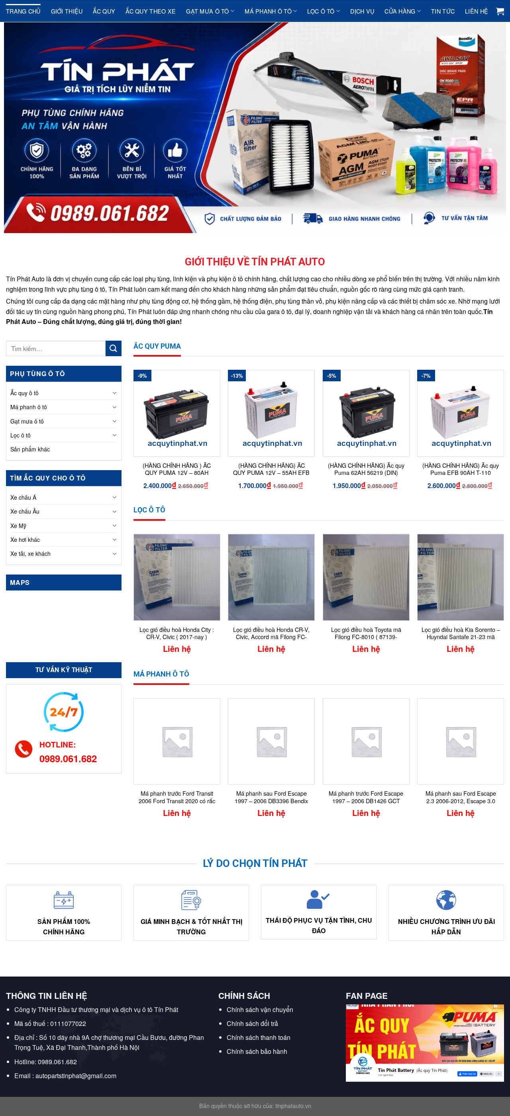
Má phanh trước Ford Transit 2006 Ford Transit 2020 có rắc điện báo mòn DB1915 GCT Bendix (177, 798)
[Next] (504, 436)
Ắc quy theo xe (151, 11)
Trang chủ (23, 11)
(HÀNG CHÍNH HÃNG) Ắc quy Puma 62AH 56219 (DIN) (366, 469)
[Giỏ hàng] (500, 11)
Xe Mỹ (18, 526)
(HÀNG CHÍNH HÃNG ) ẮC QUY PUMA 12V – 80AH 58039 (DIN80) (177, 470)
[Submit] (114, 348)
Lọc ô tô (320, 11)
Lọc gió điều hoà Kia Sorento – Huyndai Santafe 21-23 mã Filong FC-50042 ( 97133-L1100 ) (461, 634)
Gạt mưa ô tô (207, 11)
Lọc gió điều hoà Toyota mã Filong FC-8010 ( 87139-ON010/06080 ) (366, 634)
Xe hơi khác (25, 539)
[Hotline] (17, 1037)
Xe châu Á (23, 497)
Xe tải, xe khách (30, 553)
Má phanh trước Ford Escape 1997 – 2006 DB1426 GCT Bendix (366, 798)
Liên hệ (476, 11)
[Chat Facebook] (17, 1077)
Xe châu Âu (24, 511)
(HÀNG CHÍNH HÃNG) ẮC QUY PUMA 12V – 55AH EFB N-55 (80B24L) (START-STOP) (271, 470)
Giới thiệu (67, 11)
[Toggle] (114, 392)
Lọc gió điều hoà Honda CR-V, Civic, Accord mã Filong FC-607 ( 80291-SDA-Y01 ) (271, 634)
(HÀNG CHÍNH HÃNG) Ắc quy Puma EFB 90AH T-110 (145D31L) (460, 470)
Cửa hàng (399, 11)
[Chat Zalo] (17, 1057)
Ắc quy (104, 11)
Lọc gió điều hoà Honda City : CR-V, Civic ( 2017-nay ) (176, 633)
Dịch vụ (362, 11)
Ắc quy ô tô (24, 393)
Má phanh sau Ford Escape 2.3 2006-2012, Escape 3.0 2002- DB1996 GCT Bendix (461, 798)
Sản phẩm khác (30, 449)
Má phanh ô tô (268, 11)
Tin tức (443, 11)
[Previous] (134, 436)
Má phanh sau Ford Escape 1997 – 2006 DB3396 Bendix (271, 797)
